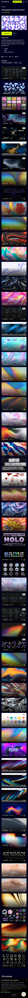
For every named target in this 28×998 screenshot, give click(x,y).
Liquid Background (7, 123)
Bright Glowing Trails (7, 138)
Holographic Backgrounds (8, 364)
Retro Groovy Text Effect (8, 529)
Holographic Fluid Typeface (8, 198)
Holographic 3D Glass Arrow (9, 319)
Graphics (3, 6)
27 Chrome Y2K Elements (8, 965)
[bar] (26, 2)
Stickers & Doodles (7, 62)
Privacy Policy (20, 987)
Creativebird (6, 12)
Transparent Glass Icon (7, 619)
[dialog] (14, 988)
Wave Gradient (6, 785)
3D (20, 62)
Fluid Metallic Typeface (8, 860)
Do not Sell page (4, 990)
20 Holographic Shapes (8, 93)
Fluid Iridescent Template (8, 755)
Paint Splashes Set (7, 725)
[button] (14, 992)
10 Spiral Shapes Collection (8, 649)
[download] (24, 78)
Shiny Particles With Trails (8, 153)
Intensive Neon (6, 770)
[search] (23, 2)
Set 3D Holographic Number (8, 78)
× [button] (26, 979)
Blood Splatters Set (7, 484)
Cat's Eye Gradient (7, 168)
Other (15, 62)
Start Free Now (17, 1)
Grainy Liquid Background (8, 905)
